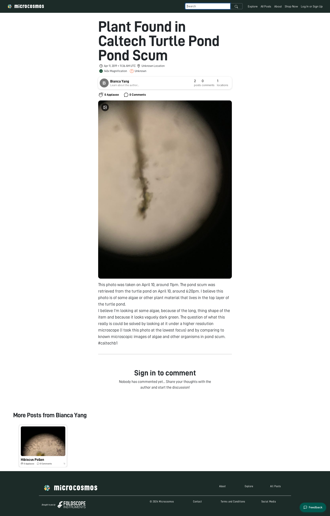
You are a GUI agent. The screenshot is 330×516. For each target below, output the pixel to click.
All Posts (266, 6)
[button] (43, 446)
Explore (253, 6)
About (278, 6)
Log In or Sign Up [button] (312, 6)
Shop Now (291, 6)
